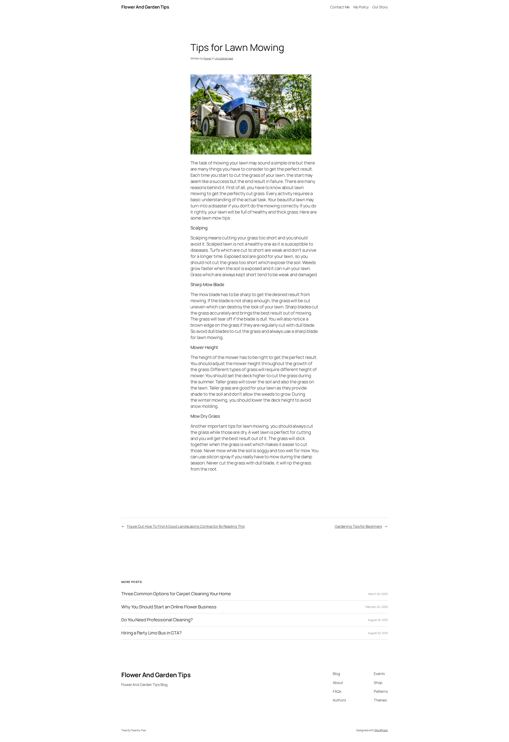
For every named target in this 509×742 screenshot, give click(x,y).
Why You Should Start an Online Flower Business (168, 606)
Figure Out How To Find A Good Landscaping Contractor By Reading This (186, 526)
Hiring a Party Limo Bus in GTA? (151, 632)
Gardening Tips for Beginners (358, 526)
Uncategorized (224, 58)
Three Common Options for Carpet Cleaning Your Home (176, 593)
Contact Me (340, 7)
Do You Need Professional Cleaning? (157, 619)
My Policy (361, 7)
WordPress (381, 730)
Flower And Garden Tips (145, 7)
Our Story (380, 7)
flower (207, 58)
